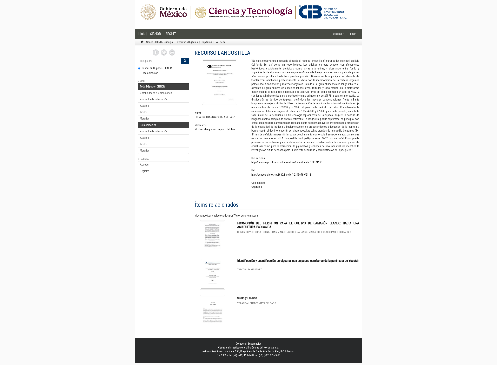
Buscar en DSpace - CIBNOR (157, 68)
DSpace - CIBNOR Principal (159, 42)
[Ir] (185, 61)
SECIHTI (170, 34)
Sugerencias (255, 343)
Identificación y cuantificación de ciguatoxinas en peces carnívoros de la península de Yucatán (298, 261)
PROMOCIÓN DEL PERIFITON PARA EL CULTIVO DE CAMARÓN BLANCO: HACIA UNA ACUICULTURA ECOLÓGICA (298, 225)
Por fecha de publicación (154, 99)
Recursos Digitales (187, 42)
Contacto (241, 343)
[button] (338, 34)
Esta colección (150, 73)
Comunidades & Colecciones (156, 93)
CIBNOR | (156, 34)
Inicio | (142, 34)
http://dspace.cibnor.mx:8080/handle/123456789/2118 (281, 174)
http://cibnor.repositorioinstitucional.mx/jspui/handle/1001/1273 (286, 162)
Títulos (144, 112)
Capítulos (207, 42)
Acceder (144, 164)
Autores (144, 105)
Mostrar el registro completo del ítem (215, 129)
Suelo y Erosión (247, 298)
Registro (144, 171)
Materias (144, 118)
